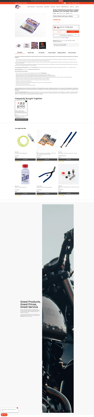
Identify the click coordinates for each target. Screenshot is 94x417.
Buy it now (72, 31)
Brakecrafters (17, 151)
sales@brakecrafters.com (18, 2)
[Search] (62, 3)
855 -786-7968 (68, 40)
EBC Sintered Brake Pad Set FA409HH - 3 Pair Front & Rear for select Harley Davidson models (46, 153)
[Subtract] (54, 22)
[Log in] (78, 3)
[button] (64, 3)
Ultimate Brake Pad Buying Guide (34, 68)
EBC (37, 151)
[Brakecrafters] (18, 6)
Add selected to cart (21, 119)
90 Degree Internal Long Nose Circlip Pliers (44, 186)
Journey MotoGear (39, 185)
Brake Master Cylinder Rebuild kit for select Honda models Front (68, 187)
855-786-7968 (25, 2)
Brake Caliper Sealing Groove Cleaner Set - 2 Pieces (67, 152)
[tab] (20, 52)
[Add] (59, 22)
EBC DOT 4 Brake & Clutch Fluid (20, 186)
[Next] (45, 25)
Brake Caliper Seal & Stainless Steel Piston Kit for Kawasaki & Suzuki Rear (21, 111)
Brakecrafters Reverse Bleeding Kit (21, 152)
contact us (22, 315)
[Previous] (15, 25)
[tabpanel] (47, 74)
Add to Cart (59, 31)
